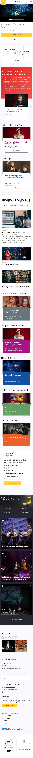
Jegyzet (16, 205)
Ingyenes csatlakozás (12, 483)
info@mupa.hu (7, 665)
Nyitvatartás (6, 692)
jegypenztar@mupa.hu (9, 687)
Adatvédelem (5, 711)
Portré (5, 205)
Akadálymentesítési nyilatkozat (10, 713)
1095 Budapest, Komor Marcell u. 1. (12, 668)
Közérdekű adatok (6, 716)
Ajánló (22, 205)
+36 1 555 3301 (17, 684)
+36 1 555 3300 (7, 684)
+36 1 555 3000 (7, 663)
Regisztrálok (10, 705)
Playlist (28, 205)
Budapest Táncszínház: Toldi (14, 26)
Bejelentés (4, 720)
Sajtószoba (4, 723)
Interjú (11, 205)
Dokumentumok (6, 718)
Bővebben (16, 39)
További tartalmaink (16, 619)
